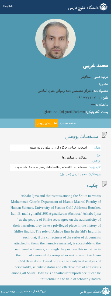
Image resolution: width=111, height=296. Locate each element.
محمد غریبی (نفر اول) (73, 174)
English (8, 6)
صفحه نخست (67, 123)
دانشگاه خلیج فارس (83, 8)
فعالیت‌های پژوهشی (46, 123)
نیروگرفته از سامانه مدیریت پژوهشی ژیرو (23, 291)
